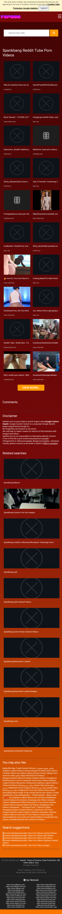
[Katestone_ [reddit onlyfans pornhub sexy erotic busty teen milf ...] (17, 145)
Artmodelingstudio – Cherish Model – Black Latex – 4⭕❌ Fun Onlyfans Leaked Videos (30, 796)
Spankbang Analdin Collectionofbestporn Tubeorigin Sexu (29, 542)
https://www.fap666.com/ (15, 892)
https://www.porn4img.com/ (46, 905)
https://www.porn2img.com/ (46, 901)
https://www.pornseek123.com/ (46, 890)
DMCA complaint (50, 443)
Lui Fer (19, 780)
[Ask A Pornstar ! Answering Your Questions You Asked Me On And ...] (46, 177)
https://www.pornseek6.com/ (46, 892)
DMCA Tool (33, 862)
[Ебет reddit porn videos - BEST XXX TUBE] (17, 371)
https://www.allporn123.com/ (46, 896)
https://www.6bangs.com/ (16, 888)
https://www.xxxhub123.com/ (16, 901)
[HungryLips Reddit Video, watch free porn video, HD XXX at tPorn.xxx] (46, 113)
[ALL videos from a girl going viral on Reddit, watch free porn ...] (46, 306)
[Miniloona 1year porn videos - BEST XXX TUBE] (46, 145)
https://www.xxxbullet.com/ (16, 900)
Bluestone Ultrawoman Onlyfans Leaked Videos (37, 783)
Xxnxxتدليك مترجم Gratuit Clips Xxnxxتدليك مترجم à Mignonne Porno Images (28, 786)
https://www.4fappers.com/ (16, 885)
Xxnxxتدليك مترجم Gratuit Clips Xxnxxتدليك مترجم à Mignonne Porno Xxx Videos (30, 789)
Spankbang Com (11, 721)
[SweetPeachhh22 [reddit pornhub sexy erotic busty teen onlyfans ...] (46, 80)
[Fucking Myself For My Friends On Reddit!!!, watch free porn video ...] (46, 274)
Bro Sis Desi (40, 797)
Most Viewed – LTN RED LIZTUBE (18, 117)
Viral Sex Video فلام (11, 775)
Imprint (23, 860)
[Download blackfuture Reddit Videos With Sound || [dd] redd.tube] (46, 338)
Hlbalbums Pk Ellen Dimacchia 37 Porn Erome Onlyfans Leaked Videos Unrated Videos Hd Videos (29, 803)
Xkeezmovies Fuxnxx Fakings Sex (42, 773)
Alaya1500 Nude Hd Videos (32, 775)
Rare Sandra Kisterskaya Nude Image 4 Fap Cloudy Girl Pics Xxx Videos (29, 791)
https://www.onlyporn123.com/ (46, 898)
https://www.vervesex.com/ (16, 898)
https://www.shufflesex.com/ (16, 896)
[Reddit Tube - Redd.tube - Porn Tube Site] (17, 338)
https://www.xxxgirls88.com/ (46, 885)
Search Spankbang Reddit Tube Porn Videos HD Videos (28, 838)
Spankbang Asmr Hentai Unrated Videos (21, 632)
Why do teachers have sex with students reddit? (24, 85)
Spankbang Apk (10, 572)
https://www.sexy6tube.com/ (46, 886)
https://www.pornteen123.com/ (46, 894)
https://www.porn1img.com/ (46, 900)
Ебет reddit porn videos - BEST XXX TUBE (21, 375)
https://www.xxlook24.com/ (16, 907)
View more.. (31, 387)
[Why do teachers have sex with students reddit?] (17, 80)
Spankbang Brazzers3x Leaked (17, 661)
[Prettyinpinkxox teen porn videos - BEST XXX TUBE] (17, 209)
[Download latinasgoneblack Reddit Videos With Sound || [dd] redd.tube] (46, 371)
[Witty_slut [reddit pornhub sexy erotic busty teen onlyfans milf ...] (46, 242)
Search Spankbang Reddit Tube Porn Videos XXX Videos (28, 835)
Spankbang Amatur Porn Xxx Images (19, 512)
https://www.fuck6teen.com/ (46, 888)
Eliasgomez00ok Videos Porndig (17, 778)
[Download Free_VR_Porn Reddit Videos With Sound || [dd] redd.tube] (17, 306)
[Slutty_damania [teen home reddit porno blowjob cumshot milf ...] (17, 177)
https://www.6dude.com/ (16, 890)
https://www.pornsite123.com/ (16, 894)
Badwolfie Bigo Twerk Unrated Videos (19, 768)
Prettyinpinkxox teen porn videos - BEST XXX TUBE (25, 214)
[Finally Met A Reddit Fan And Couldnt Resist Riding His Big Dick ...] (17, 242)
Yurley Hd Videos (10, 785)
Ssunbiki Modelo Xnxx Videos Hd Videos (27, 819)
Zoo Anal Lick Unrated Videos (30, 817)
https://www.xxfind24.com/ (16, 905)
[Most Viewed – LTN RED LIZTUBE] (17, 113)
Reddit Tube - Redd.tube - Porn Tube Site (21, 343)
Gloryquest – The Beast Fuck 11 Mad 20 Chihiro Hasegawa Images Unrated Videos (27, 808)
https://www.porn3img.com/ (46, 903)
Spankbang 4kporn (12, 482)
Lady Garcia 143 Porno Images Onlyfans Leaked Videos (28, 811)
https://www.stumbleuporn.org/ (46, 907)
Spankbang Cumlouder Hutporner (18, 751)
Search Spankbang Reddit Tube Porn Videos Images (27, 845)
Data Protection (49, 860)
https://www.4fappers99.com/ (16, 886)
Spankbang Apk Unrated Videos (17, 602)
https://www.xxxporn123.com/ (16, 903)
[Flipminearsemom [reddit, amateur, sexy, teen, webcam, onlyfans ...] (46, 209)
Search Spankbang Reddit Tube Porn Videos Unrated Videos (30, 833)
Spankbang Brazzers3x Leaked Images (20, 691)
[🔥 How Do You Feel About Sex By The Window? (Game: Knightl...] (17, 274)
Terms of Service (34, 860)
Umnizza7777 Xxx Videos (27, 814)
